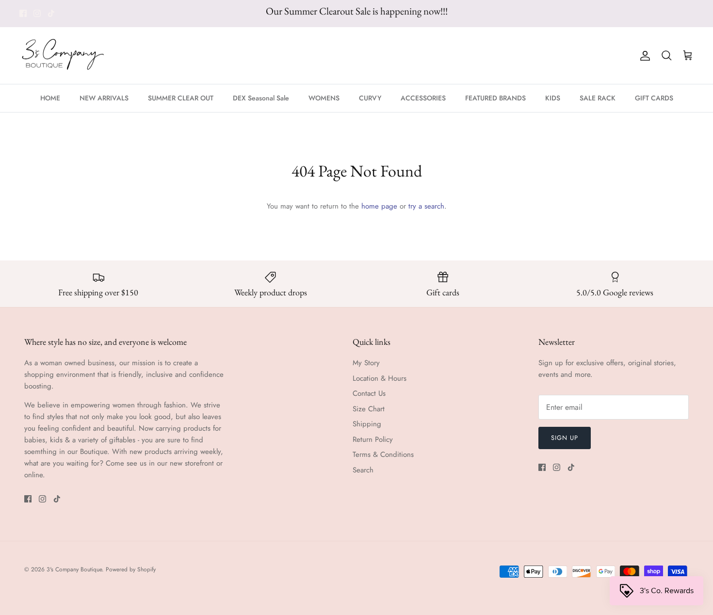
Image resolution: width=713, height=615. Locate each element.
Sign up (564, 437)
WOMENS (324, 98)
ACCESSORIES (423, 98)
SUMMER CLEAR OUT (180, 98)
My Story (366, 362)
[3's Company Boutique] (63, 56)
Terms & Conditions (383, 454)
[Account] (643, 56)
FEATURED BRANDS (495, 98)
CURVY (370, 98)
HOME (50, 98)
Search (363, 470)
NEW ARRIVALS (104, 98)
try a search (426, 206)
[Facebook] (23, 13)
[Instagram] (37, 13)
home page (379, 206)
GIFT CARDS (654, 98)
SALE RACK (598, 98)
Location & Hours (379, 378)
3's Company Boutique (74, 569)
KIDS (552, 98)
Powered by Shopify (131, 569)
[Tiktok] (51, 13)
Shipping (367, 424)
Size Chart (369, 409)
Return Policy (373, 439)
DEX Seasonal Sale (261, 98)
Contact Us (369, 393)
